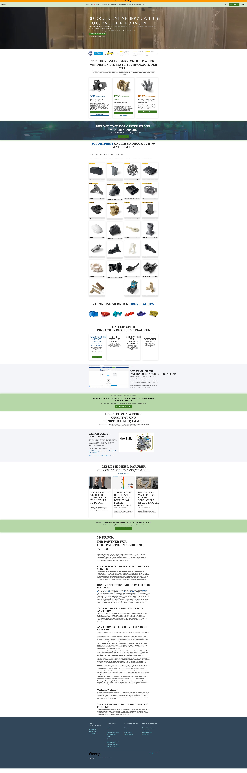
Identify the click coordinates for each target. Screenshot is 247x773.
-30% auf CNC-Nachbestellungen (123, 1)
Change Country (145, 734)
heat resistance (136, 159)
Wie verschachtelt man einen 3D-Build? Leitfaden (101, 455)
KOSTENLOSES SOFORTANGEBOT (97, 33)
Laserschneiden (114, 4)
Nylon (91, 154)
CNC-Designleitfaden (111, 734)
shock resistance (119, 159)
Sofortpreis (102, 143)
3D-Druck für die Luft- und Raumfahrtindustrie (113, 741)
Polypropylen (104, 154)
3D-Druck (98, 4)
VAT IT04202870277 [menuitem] (101, 757)
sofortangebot (97, 357)
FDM (122, 154)
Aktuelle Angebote (90, 4)
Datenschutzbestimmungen (148, 727)
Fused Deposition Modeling (128, 592)
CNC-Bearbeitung (105, 4)
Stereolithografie (109, 592)
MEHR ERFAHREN (99, 114)
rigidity (111, 159)
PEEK (117, 154)
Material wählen (137, 4)
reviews (113, 54)
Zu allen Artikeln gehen (123, 473)
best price (128, 159)
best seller (96, 159)
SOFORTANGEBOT (100, 112)
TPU (97, 154)
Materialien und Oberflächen (125, 4)
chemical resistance (147, 159)
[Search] (227, 4)
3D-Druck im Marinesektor (112, 744)
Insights (108, 736)
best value (104, 159)
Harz (112, 154)
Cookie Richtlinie (146, 730)
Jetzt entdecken (123, 136)
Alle (91, 159)
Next (157, 53)
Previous (118, 53)
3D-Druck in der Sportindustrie (113, 746)
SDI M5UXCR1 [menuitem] (109, 757)
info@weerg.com (128, 732)
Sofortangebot (234, 4)
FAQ (144, 4)
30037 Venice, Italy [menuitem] (93, 757)
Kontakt (126, 730)
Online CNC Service (93, 733)
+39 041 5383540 (128, 734)
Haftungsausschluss (147, 732)
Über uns (126, 727)
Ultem (108, 739)
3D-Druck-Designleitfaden (113, 732)
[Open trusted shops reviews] (125, 53)
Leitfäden (109, 727)
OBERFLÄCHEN (141, 304)
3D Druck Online (92, 731)
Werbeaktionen (92, 729)
